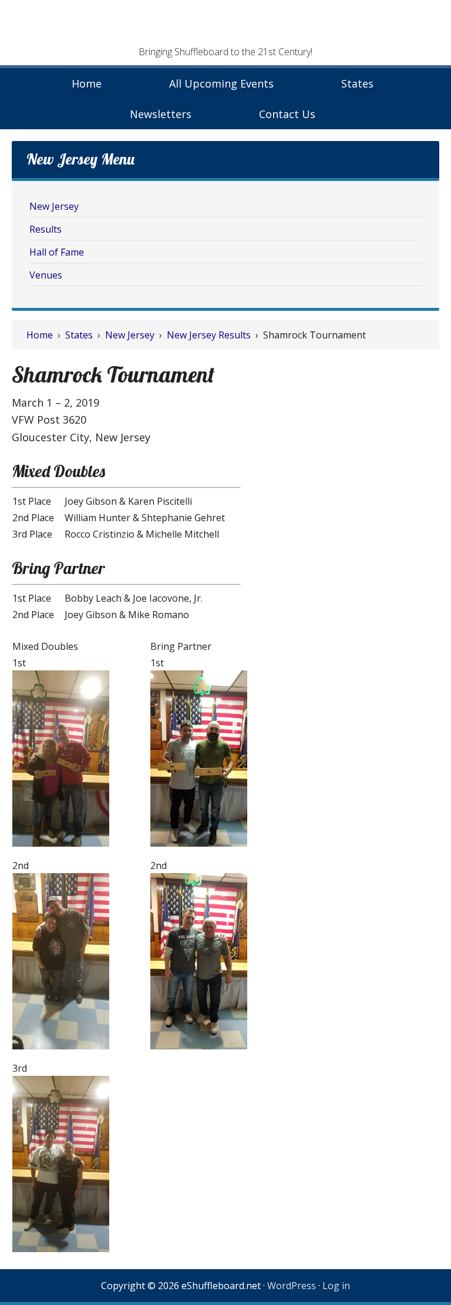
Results (45, 229)
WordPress (291, 1285)
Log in (336, 1285)
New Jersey (54, 206)
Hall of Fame (56, 252)
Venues (45, 275)
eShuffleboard (225, 26)
